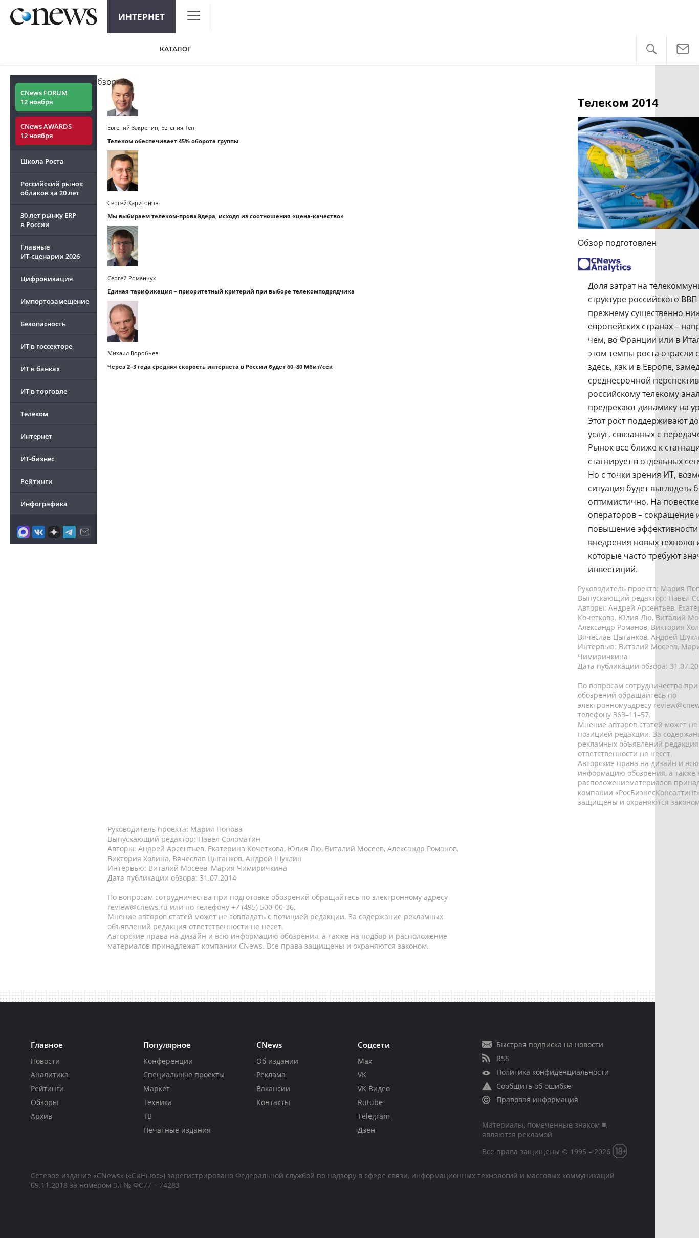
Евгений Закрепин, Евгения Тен (150, 127)
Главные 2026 (50, 251)
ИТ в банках (40, 368)
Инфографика (44, 503)
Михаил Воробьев (132, 353)
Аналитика (50, 1074)
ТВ (147, 1116)
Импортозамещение (54, 301)
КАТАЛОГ (175, 49)
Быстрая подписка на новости (549, 1044)
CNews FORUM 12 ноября (44, 97)
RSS (502, 1058)
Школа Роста (42, 161)
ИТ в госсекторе (46, 346)
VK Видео (374, 1088)
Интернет (141, 16)
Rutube (370, 1102)
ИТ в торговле (43, 391)
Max (365, 1061)
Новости (45, 1061)
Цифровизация (46, 278)
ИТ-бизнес (37, 458)
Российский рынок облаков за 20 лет (51, 188)
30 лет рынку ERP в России (48, 220)
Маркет (156, 1088)
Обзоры (44, 1102)
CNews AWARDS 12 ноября (46, 131)
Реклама (271, 1074)
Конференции (168, 1061)
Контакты (273, 1102)
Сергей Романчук (131, 278)
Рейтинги (36, 481)
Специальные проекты (184, 1074)
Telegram (374, 1116)
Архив (41, 1116)
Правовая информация (537, 1100)
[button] (651, 49)
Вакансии (273, 1088)
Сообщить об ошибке (533, 1086)
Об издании (277, 1061)
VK (362, 1074)
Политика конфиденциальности (552, 1072)
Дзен (366, 1130)
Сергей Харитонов (132, 203)
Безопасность (43, 323)
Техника (157, 1102)
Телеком (34, 413)
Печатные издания (177, 1130)
